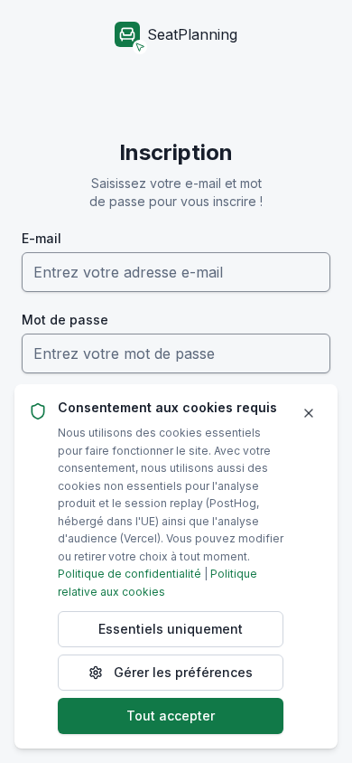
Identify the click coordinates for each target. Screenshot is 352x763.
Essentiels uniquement (170, 628)
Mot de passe (65, 320)
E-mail (41, 238)
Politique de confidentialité (129, 573)
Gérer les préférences (183, 672)
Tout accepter (170, 715)
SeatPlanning (192, 34)
